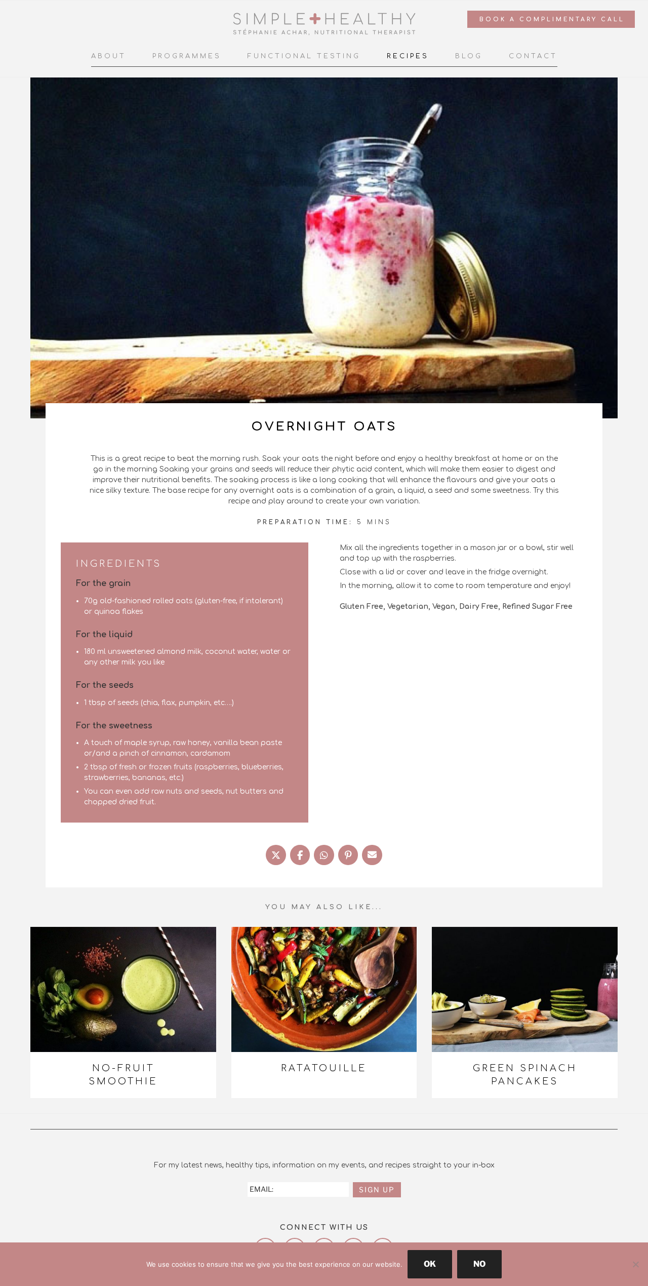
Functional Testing (304, 56)
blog (468, 56)
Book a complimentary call (552, 19)
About (108, 56)
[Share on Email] (372, 855)
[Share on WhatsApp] (324, 855)
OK (430, 1264)
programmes (186, 56)
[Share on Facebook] (300, 855)
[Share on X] (276, 855)
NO (479, 1264)
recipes (408, 56)
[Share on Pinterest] (348, 855)
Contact (533, 56)
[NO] (635, 1264)
